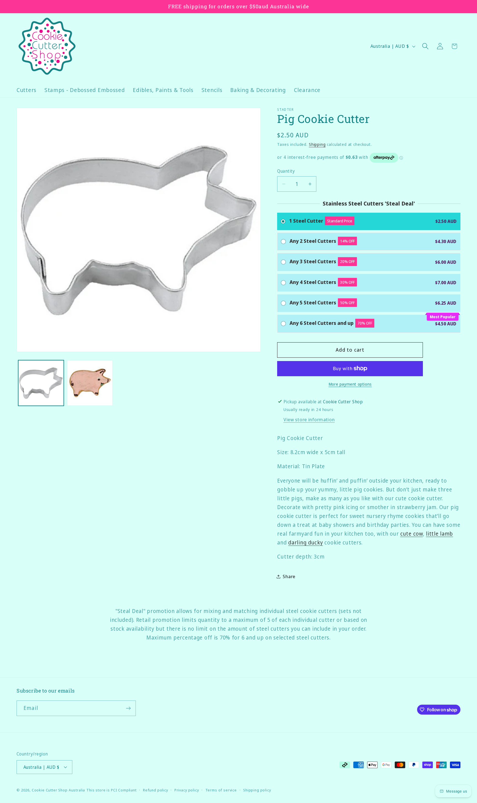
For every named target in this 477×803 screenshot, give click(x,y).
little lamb (439, 533)
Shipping (317, 144)
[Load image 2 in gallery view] (90, 383)
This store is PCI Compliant (111, 790)
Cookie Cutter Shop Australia (58, 790)
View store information (309, 419)
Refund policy (155, 790)
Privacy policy (186, 790)
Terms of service (221, 790)
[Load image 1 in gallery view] (41, 383)
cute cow (411, 533)
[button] (425, 46)
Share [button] (289, 576)
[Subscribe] (128, 708)
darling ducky (305, 542)
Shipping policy (257, 790)
